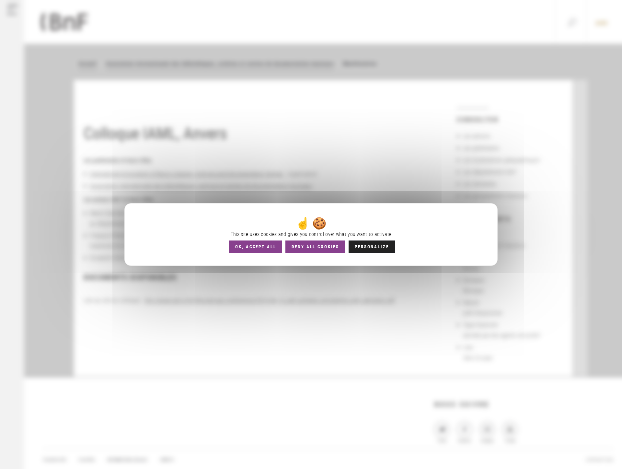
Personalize (372, 247)
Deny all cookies (315, 247)
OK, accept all (255, 247)
